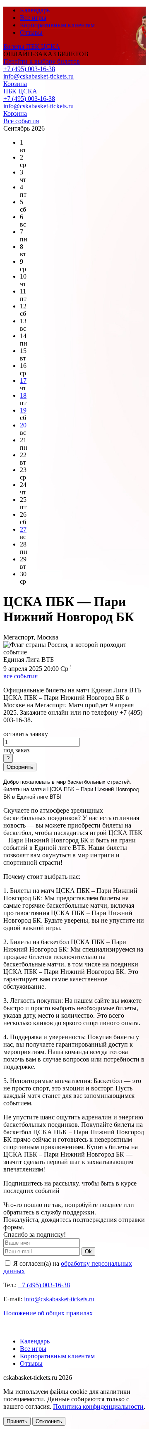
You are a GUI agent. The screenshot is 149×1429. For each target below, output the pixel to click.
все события (20, 676)
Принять (17, 1421)
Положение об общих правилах (48, 1313)
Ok (88, 1251)
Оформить (20, 767)
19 (23, 410)
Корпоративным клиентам (57, 25)
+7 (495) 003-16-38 (29, 68)
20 (23, 425)
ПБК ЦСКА (20, 91)
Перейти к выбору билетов (41, 61)
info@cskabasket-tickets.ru (38, 76)
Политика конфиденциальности (98, 1406)
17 (23, 380)
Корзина (15, 83)
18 (23, 395)
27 (23, 529)
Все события (21, 120)
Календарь (35, 10)
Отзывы (31, 32)
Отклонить (49, 1421)
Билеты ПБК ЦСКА (31, 46)
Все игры (33, 17)
